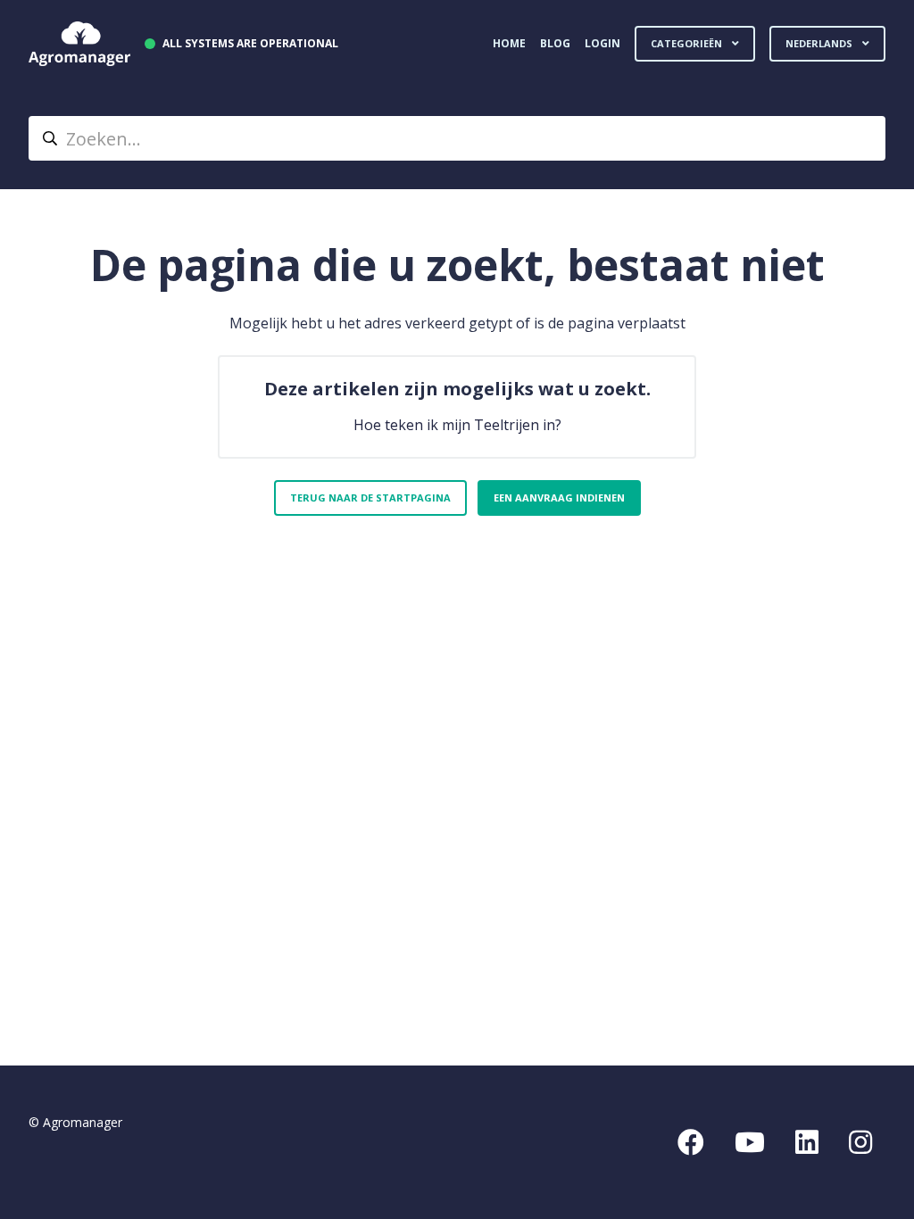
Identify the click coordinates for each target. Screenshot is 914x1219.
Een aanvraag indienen (559, 497)
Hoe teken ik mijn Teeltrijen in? (457, 425)
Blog (555, 43)
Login (602, 43)
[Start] (79, 43)
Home (509, 43)
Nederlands (820, 43)
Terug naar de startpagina (370, 497)
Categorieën (688, 43)
